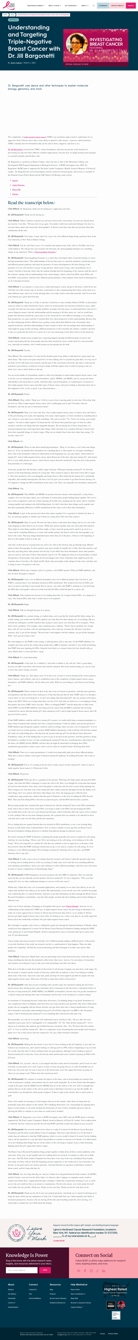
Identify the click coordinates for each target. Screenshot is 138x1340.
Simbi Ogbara (16, 63)
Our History (12, 1294)
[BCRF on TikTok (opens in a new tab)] (97, 1271)
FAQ (30, 1294)
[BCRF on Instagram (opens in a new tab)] (91, 1271)
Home (5, 14)
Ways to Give (54, 5)
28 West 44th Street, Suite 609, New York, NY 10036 (36, 1334)
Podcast (53, 1294)
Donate (131, 5)
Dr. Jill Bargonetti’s (15, 149)
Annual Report (13, 1307)
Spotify (15, 180)
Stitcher (15, 194)
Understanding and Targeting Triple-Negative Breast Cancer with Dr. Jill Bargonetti (43, 14)
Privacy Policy (113, 1334)
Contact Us (33, 1290)
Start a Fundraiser (77, 1294)
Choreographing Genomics (45, 252)
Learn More (59, 1241)
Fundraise (103, 5)
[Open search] (93, 5)
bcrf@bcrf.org (61, 1334)
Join (45, 1270)
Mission (11, 1290)
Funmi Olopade (72, 906)
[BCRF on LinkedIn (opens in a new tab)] (103, 1271)
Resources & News (35, 5)
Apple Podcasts (18, 185)
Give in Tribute (117, 5)
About (84, 5)
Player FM (16, 189)
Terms (102, 1334)
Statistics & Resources (57, 1303)
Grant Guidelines (35, 1298)
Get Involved (70, 5)
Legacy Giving (76, 1307)
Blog (12, 14)
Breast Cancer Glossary (58, 1298)
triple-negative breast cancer (35, 137)
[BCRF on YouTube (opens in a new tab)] (78, 1271)
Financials (11, 1298)
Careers (11, 1303)
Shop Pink (74, 1298)
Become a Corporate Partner (81, 1303)
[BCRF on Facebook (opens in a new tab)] (84, 1271)
